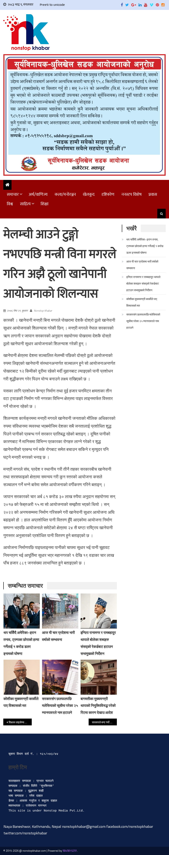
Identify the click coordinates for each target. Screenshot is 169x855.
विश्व (10, 204)
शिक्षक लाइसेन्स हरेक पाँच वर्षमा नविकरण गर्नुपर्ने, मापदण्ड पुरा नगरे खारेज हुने (20, 722)
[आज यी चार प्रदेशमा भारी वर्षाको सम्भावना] (60, 611)
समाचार (13, 194)
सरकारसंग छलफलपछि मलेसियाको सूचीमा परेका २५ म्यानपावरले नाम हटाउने (60, 705)
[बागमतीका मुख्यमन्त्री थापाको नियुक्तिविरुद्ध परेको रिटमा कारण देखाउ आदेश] (99, 677)
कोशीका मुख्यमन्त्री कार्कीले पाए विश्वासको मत (141, 302)
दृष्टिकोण (108, 194)
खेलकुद (89, 194)
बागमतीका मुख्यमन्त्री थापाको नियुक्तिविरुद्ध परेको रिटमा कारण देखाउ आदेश (98, 705)
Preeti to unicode (52, 5)
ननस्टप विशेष (131, 194)
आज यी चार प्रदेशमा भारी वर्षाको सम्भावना (142, 264)
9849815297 (69, 851)
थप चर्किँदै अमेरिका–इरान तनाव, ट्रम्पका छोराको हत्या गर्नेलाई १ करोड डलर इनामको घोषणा (144, 246)
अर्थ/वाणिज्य (38, 194)
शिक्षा (44, 204)
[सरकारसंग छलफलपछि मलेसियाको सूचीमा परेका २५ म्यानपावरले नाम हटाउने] (60, 677)
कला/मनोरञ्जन (65, 194)
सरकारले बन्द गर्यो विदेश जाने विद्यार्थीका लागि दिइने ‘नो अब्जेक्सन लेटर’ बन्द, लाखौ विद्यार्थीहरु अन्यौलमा (104, 722)
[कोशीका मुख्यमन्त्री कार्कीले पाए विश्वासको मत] (22, 677)
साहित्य (25, 204)
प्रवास (153, 194)
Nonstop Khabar (43, 310)
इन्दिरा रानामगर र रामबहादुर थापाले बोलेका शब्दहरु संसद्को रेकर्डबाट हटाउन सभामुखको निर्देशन (143, 283)
